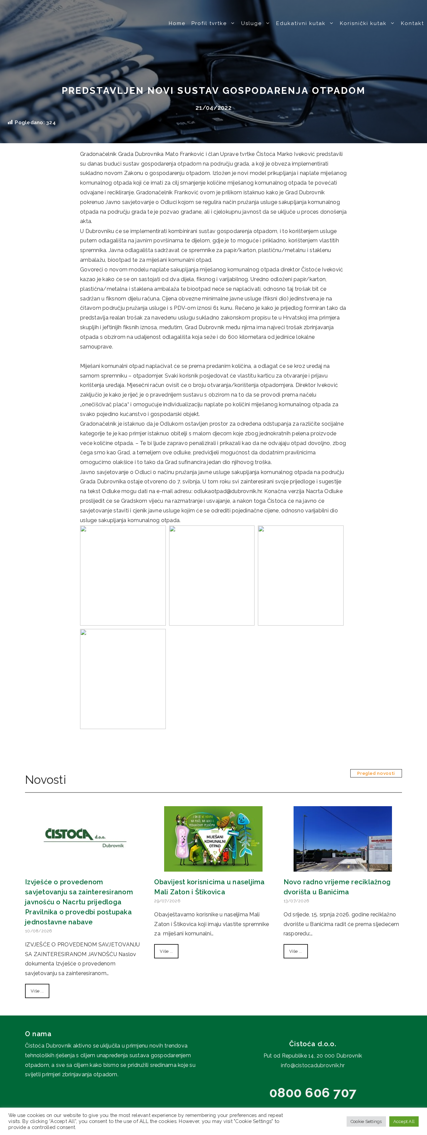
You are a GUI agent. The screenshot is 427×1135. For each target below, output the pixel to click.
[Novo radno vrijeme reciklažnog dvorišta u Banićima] (343, 866)
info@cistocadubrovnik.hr (313, 1065)
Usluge (251, 23)
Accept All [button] (404, 1121)
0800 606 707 (312, 1092)
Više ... (37, 990)
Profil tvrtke (209, 23)
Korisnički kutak (363, 23)
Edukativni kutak (301, 23)
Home (177, 23)
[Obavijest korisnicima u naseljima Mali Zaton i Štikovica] (213, 866)
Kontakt (412, 23)
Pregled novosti (376, 773)
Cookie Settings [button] (366, 1121)
